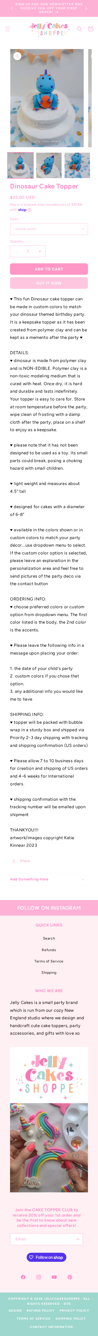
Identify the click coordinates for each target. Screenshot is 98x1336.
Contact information (51, 1327)
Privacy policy (74, 1310)
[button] (79, 28)
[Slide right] (83, 166)
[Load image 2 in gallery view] (49, 165)
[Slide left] (14, 166)
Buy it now (49, 283)
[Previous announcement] (11, 8)
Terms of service (34, 1318)
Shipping (49, 972)
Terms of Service (49, 961)
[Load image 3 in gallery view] (77, 165)
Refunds (49, 950)
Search (49, 938)
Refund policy (41, 1310)
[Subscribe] (77, 1239)
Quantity (17, 241)
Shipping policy (71, 1318)
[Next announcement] (86, 8)
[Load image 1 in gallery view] (20, 165)
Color (14, 219)
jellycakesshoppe (62, 1299)
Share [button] (25, 861)
